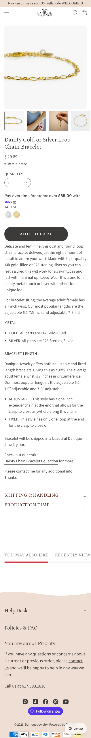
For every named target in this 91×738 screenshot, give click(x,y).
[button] (75, 13)
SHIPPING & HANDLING (31, 495)
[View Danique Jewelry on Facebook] (45, 701)
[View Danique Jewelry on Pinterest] (55, 701)
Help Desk (16, 611)
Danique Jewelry (36, 724)
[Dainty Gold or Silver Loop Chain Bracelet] (14, 121)
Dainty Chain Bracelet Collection (31, 460)
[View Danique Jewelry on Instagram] (25, 701)
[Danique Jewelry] (45, 13)
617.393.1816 (34, 686)
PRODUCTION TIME (26, 505)
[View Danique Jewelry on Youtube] (66, 701)
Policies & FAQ (21, 628)
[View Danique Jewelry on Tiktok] (35, 701)
